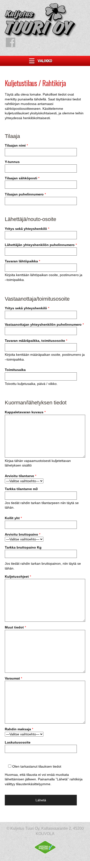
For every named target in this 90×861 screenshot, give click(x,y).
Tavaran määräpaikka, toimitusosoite (36, 341)
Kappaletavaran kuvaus (25, 412)
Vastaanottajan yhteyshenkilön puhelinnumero (44, 324)
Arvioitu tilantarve (20, 476)
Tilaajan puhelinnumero (25, 194)
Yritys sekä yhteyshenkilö (27, 229)
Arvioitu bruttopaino (22, 534)
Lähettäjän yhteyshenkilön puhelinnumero (41, 245)
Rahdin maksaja (19, 729)
